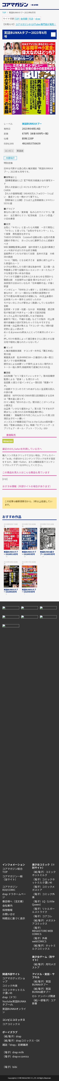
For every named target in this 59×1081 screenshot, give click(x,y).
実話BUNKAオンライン (14, 1010)
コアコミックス (11, 1024)
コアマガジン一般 (12, 876)
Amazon (8, 441)
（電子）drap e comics (15, 1056)
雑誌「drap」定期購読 (15, 1045)
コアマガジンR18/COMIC (9, 888)
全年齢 (24, 18)
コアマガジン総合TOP (12, 870)
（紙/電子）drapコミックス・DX (20, 1040)
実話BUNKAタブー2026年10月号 (11, 552)
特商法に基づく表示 (13, 918)
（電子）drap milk (13, 1052)
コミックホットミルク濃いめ (13, 991)
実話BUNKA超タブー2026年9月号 (47, 552)
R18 (31, 18)
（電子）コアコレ (42, 916)
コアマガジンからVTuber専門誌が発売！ (36, 24)
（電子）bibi (9, 1067)
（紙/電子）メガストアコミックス (44, 921)
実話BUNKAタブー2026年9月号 (29, 552)
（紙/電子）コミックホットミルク (44, 873)
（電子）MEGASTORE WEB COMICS (42, 931)
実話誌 (20, 150)
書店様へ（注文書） (13, 901)
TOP (4, 12)
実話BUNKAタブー (32, 123)
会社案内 (7, 905)
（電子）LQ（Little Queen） (43, 902)
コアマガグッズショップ (13, 979)
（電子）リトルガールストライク (43, 910)
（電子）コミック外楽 (43, 895)
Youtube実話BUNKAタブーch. (14, 1002)
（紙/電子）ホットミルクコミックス (44, 947)
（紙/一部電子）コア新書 (44, 1001)
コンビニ (9, 150)
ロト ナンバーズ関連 (43, 996)
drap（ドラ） (10, 997)
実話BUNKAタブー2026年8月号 (11, 590)
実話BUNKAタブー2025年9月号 (29, 590)
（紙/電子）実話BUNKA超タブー (41, 990)
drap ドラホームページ (14, 895)
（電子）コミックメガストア (43, 888)
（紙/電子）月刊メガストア (44, 965)
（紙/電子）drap (11, 1036)
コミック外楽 (9, 985)
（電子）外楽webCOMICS (39, 939)
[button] (55, 4)
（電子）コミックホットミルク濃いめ (43, 880)
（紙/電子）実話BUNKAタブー (41, 982)
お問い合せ (8, 914)
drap (37, 18)
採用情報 (7, 910)
